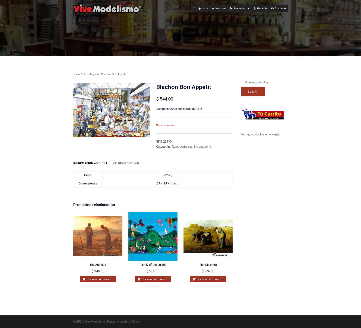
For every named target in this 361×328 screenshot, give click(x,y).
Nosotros (220, 8)
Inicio (205, 8)
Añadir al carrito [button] (100, 279)
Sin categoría (91, 74)
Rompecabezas (182, 146)
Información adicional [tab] (91, 163)
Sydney (137, 321)
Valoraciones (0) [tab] (126, 163)
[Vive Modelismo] (107, 8)
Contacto (280, 8)
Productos (240, 8)
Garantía (262, 8)
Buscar (253, 91)
